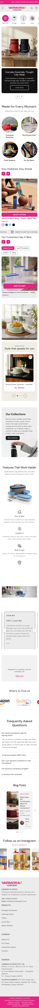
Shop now (20, 676)
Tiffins (4, 918)
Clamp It (5, 253)
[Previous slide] (17, 96)
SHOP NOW (19, 88)
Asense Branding (28, 1000)
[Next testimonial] (35, 630)
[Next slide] (22, 96)
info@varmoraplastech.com (17, 901)
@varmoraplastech (19, 845)
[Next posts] (35, 810)
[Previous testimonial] (4, 630)
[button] (2, 8)
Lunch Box (6, 922)
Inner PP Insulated (22, 248)
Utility (14, 253)
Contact (5, 951)
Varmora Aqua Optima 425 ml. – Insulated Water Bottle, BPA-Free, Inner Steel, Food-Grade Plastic (19, 384)
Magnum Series (8, 248)
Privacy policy (14, 1002)
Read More (27, 820)
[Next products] (8, 174)
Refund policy (27, 1002)
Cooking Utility (8, 914)
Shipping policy (28, 1004)
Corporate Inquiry (9, 947)
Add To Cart (19, 286)
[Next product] (25, 395)
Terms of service (13, 1004)
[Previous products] (3, 174)
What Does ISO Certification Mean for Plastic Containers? (25, 802)
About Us (5, 939)
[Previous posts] (3, 810)
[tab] (18, 395)
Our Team (5, 943)
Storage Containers (9, 910)
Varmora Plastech (22, 998)
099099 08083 (11, 899)
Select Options (19, 214)
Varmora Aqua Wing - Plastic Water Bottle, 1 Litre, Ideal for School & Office (19, 218)
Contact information (20, 1006)
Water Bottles (7, 925)
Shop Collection (13, 438)
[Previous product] (13, 395)
